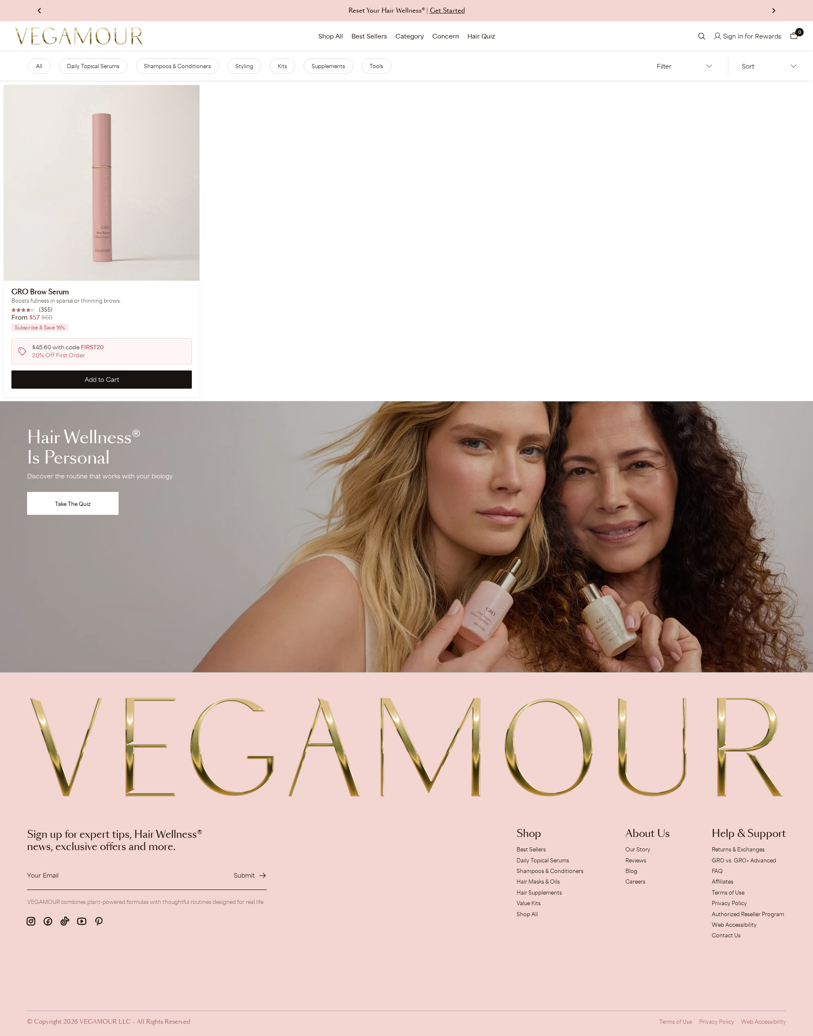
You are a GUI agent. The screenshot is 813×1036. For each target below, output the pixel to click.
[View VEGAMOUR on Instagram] (30, 921)
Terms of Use (728, 892)
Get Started (447, 11)
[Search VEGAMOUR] (701, 36)
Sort (748, 66)
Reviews (635, 860)
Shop (529, 834)
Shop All (330, 36)
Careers (635, 881)
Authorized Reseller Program (748, 914)
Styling (244, 66)
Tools (376, 66)
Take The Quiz (73, 503)
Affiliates (722, 881)
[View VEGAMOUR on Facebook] (47, 921)
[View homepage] (79, 36)
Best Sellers (369, 36)
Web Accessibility (734, 924)
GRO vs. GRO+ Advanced (744, 860)
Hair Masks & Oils (538, 881)
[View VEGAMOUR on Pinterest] (98, 921)
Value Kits (529, 903)
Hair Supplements (539, 892)
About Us (647, 834)
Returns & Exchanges (738, 849)
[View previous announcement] (39, 10)
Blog (631, 870)
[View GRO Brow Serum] (101, 183)
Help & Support (749, 834)
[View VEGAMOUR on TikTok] (64, 921)
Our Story (637, 849)
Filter (664, 66)
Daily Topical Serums (93, 66)
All (39, 66)
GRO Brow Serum (40, 292)
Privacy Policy (729, 903)
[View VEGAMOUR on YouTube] (81, 921)
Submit (244, 875)
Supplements (328, 66)
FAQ (717, 870)
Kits (282, 66)
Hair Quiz (481, 36)
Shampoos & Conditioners (177, 66)
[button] (794, 36)
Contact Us (726, 935)
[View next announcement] (773, 10)
